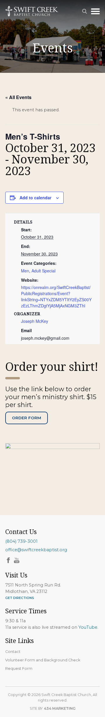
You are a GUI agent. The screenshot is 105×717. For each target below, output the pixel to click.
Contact (12, 651)
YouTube (87, 627)
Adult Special (43, 271)
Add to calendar (35, 197)
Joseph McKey (34, 321)
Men (25, 271)
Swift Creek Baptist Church (31, 11)
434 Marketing (60, 708)
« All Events (18, 97)
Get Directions (19, 598)
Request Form (18, 668)
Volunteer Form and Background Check (42, 660)
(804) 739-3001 (21, 541)
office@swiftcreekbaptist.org (36, 549)
